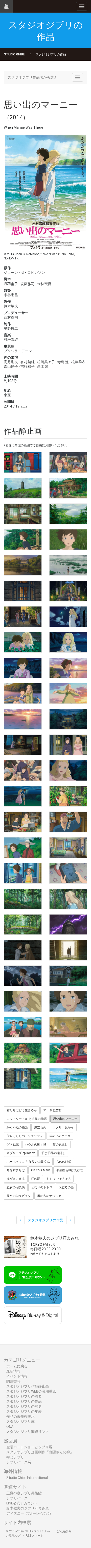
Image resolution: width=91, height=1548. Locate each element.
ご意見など (13, 1535)
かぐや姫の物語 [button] (17, 1127)
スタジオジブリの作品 (51, 54)
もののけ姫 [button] (63, 1161)
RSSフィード (34, 1535)
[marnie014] (68, 616)
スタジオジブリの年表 (24, 1411)
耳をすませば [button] (16, 1170)
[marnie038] (68, 924)
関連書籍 (13, 1381)
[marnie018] (68, 668)
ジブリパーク (17, 1498)
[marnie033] (23, 873)
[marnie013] (23, 616)
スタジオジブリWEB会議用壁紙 (31, 1391)
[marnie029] (23, 822)
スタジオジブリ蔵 (20, 1422)
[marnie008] (68, 539)
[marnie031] (23, 847)
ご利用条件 (63, 1531)
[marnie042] (68, 975)
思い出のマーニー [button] (65, 1119)
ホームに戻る (17, 1366)
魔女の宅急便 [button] (16, 1187)
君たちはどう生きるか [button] (22, 1110)
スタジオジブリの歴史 (24, 1406)
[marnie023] (23, 744)
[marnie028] (68, 796)
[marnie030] (68, 822)
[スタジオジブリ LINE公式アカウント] (45, 1275)
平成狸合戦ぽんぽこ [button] (69, 1170)
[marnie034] (68, 873)
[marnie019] (23, 693)
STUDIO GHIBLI (14, 54)
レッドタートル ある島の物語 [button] (27, 1119)
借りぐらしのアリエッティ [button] (25, 1136)
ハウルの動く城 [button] (35, 1144)
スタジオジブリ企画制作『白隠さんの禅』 (40, 1452)
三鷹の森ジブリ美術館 (24, 1493)
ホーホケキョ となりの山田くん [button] (28, 1161)
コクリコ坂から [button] (63, 1127)
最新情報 (13, 1371)
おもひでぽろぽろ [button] (59, 1179)
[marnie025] (23, 770)
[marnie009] (23, 565)
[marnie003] (23, 488)
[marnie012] (68, 591)
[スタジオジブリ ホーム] (6, 6)
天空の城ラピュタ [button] (19, 1196)
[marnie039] (23, 950)
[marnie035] (23, 899)
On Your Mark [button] (40, 1170)
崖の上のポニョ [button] (60, 1136)
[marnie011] (23, 591)
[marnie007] (23, 539)
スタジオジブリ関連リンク (27, 1432)
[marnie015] (23, 642)
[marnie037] (23, 924)
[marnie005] (23, 513)
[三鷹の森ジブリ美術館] (45, 1295)
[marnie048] (68, 1052)
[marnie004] (68, 488)
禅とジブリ (15, 1457)
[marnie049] (23, 1078)
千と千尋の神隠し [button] (53, 1153)
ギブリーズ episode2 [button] (21, 1153)
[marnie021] (23, 719)
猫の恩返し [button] (60, 1144)
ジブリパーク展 (18, 1462)
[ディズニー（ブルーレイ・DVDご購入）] (45, 1315)
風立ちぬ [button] (40, 1127)
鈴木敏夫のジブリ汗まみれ (27, 1508)
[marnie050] (68, 1078)
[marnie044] (68, 1001)
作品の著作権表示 (20, 1417)
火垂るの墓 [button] (66, 1187)
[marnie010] (68, 565)
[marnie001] (23, 462)
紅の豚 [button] (35, 1179)
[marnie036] (68, 899)
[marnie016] (68, 642)
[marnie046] (68, 1027)
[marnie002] (68, 462)
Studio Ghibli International (27, 1478)
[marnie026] (68, 770)
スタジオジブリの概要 (24, 1396)
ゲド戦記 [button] (13, 1144)
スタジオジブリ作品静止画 (27, 1386)
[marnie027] (23, 796)
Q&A (9, 1427)
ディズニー (29, 1513)
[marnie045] (23, 1027)
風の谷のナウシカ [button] (49, 1196)
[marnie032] (68, 847)
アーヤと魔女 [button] (52, 1110)
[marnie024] (68, 744)
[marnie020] (68, 693)
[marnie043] (23, 1001)
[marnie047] (23, 1052)
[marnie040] (68, 950)
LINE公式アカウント (22, 1503)
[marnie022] (68, 719)
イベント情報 (17, 1376)
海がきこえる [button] (16, 1179)
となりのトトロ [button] (41, 1187)
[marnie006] (68, 513)
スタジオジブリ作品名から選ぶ (32, 77)
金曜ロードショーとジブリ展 (29, 1447)
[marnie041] (23, 975)
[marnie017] (23, 668)
